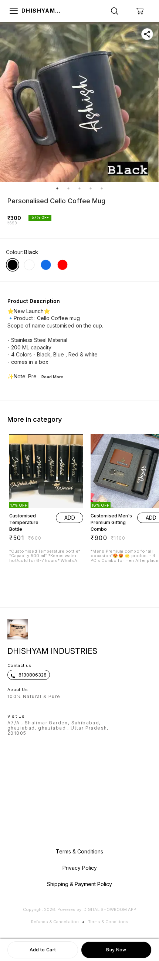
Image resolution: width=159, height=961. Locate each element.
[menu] (14, 11)
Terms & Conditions (108, 921)
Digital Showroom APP (110, 909)
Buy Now (116, 949)
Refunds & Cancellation (55, 921)
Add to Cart (43, 949)
